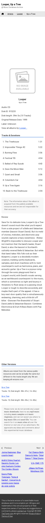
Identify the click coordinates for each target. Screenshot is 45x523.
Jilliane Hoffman (36, 468)
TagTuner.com (7, 514)
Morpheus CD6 (37, 471)
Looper (20, 14)
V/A (32, 463)
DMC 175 (39, 463)
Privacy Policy (34, 514)
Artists (10, 14)
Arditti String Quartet (11, 460)
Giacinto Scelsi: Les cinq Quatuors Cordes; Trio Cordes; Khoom (11, 466)
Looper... (23, 128)
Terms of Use (7, 516)
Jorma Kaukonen (9, 452)
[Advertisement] (22, 42)
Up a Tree (5, 387)
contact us (21, 511)
